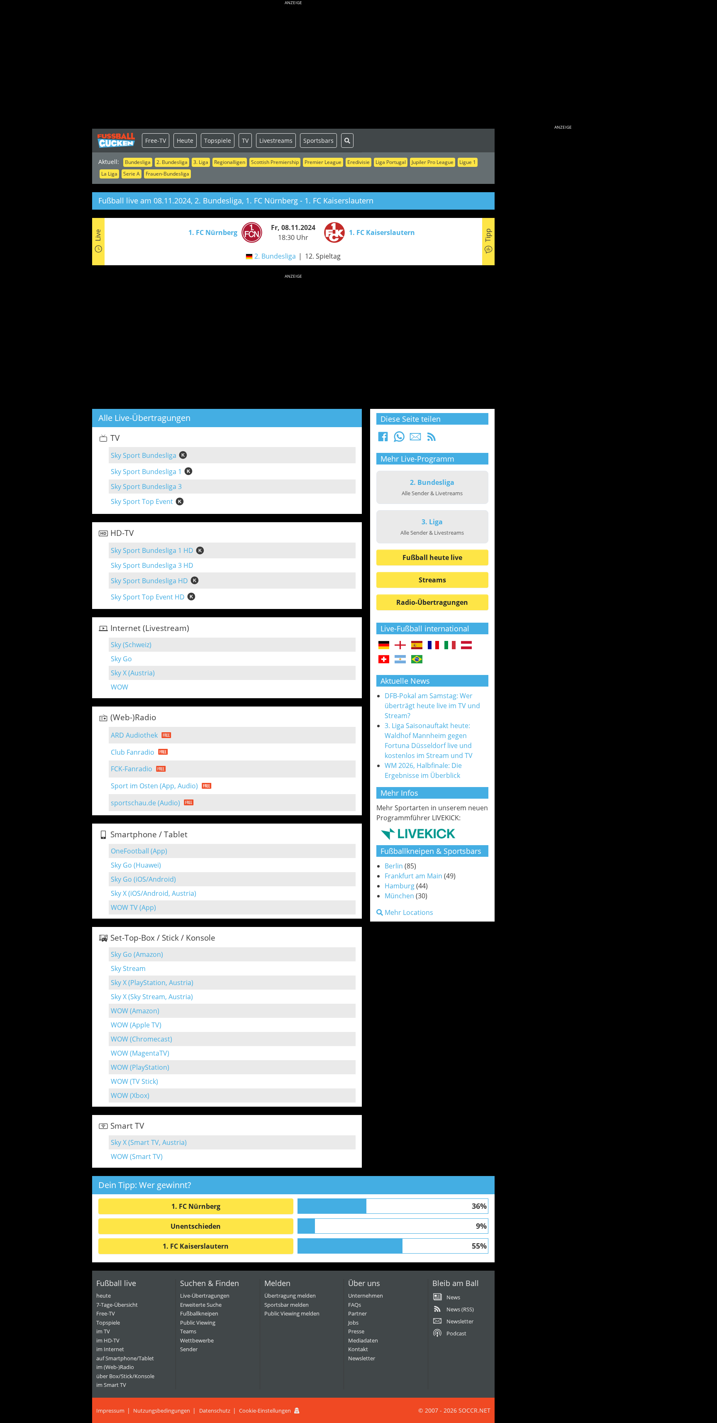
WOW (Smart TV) (137, 1156)
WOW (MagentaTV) (140, 1053)
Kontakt (358, 1349)
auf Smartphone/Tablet (125, 1358)
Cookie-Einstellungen (265, 1410)
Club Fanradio (132, 752)
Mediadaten (363, 1340)
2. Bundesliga (172, 162)
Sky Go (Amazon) (137, 954)
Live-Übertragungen (204, 1295)
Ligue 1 (467, 162)
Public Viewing (197, 1322)
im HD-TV (108, 1340)
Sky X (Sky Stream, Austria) (152, 996)
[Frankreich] (433, 645)
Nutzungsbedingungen (161, 1410)
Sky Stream (128, 968)
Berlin (394, 865)
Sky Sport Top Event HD (148, 596)
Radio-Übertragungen (432, 602)
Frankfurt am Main (413, 875)
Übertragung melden (290, 1295)
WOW (119, 687)
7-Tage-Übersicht (117, 1304)
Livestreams (276, 140)
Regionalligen (229, 162)
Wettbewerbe (197, 1340)
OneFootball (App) (139, 851)
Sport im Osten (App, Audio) (154, 785)
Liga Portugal (391, 162)
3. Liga (200, 162)
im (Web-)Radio (115, 1367)
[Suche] (347, 140)
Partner (357, 1313)
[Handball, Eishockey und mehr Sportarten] (418, 833)
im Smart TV (111, 1385)
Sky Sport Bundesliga (143, 455)
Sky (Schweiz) (131, 644)
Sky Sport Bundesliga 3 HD (152, 565)
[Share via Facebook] (383, 439)
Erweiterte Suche (201, 1304)
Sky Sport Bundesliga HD (149, 580)
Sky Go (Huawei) (136, 865)
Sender (189, 1349)
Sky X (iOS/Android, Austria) (153, 893)
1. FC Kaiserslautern (196, 1246)
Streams (432, 579)
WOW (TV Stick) (134, 1081)
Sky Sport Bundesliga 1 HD (152, 550)
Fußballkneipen (199, 1313)
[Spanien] (416, 645)
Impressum (110, 1410)
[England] (400, 645)
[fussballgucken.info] (117, 140)
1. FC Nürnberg (195, 1206)
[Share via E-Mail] (415, 439)
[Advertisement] (293, 66)
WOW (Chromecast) (141, 1039)
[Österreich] (466, 645)
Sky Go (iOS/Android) (143, 879)
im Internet (110, 1349)
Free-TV (155, 140)
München (399, 895)
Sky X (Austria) (133, 672)
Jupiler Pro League (433, 162)
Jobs (353, 1322)
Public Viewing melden (291, 1313)
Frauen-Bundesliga (167, 173)
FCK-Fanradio (131, 768)
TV (245, 140)
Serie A (131, 173)
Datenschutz (214, 1410)
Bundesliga (138, 162)
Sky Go (121, 658)
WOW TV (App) (133, 907)
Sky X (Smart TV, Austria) (149, 1142)
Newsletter (361, 1358)
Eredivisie (358, 162)
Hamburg (400, 885)
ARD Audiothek (134, 735)
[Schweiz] (384, 659)
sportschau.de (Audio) (145, 802)
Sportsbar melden (286, 1304)
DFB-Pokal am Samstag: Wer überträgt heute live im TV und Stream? (432, 705)
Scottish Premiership (275, 162)
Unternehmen (365, 1295)
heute (103, 1295)
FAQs (354, 1304)
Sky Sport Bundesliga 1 (146, 471)
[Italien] (450, 645)
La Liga (109, 173)
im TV (103, 1331)
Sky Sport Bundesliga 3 (146, 486)
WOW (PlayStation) (140, 1067)
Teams (188, 1331)
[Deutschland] (384, 645)
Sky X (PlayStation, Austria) (152, 982)
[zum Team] (249, 231)
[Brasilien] (416, 659)
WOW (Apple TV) (136, 1024)
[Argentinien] (400, 659)
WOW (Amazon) (135, 1010)
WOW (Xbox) (130, 1095)
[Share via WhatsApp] (399, 439)
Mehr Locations (408, 912)
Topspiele (217, 140)
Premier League (323, 162)
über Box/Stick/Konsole (125, 1376)
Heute (185, 140)
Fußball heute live (432, 557)
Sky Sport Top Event (142, 501)
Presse (356, 1331)
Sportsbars (318, 140)
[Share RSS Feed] (431, 439)
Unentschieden (196, 1226)
